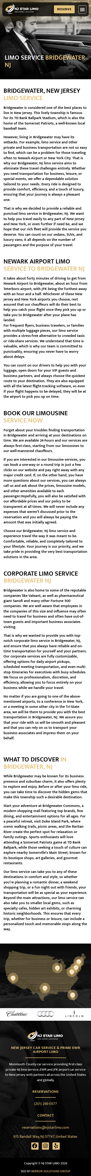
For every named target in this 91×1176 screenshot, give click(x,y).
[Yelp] (56, 1146)
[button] (82, 9)
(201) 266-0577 (45, 1104)
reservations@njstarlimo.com (45, 1127)
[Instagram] (45, 1146)
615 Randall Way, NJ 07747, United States (45, 1137)
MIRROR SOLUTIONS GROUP (50, 1171)
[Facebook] (34, 1146)
